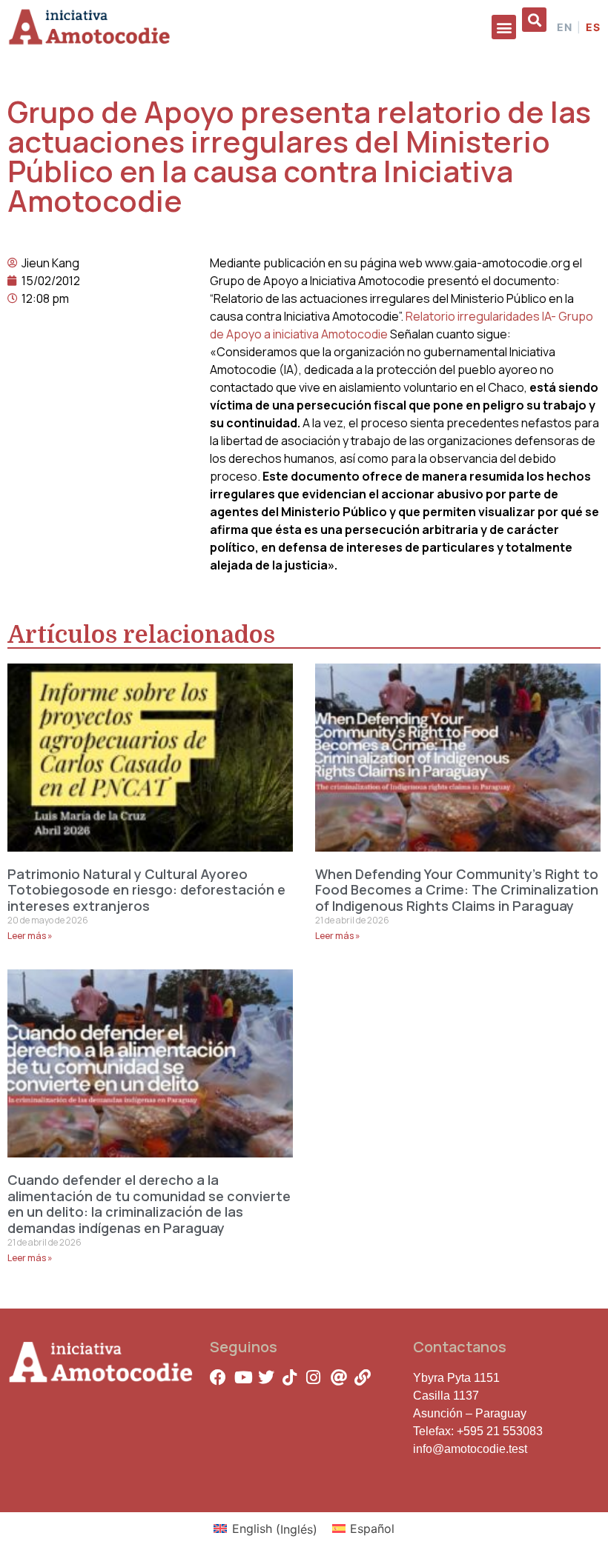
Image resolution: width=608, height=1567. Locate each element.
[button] (504, 27)
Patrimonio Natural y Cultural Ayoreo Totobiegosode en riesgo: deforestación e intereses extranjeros (146, 890)
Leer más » (30, 935)
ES (593, 27)
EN (564, 27)
